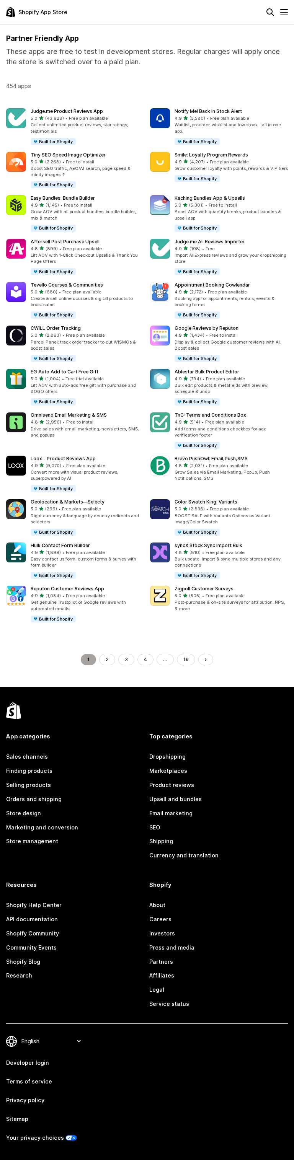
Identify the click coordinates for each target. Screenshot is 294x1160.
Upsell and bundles (175, 799)
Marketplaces (168, 770)
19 (186, 659)
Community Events (31, 947)
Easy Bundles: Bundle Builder (63, 198)
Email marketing (171, 813)
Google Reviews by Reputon (206, 328)
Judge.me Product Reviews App (67, 111)
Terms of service (29, 1081)
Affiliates (161, 975)
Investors (162, 933)
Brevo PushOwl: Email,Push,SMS (211, 458)
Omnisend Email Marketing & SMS (69, 415)
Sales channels (27, 756)
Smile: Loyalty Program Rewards (211, 155)
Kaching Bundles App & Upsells (210, 198)
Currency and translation (184, 855)
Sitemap (17, 1119)
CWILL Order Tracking (56, 328)
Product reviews (171, 785)
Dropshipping (167, 756)
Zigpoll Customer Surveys (204, 588)
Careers (160, 919)
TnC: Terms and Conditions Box (210, 415)
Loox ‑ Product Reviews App (63, 458)
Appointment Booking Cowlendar (212, 285)
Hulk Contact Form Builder (60, 545)
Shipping (161, 841)
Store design (23, 813)
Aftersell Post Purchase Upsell (65, 241)
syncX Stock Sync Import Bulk (208, 545)
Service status (169, 1003)
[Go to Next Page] (205, 659)
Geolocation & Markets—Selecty (68, 502)
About (157, 905)
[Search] (270, 12)
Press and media (171, 947)
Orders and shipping (34, 799)
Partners (161, 961)
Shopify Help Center (34, 905)
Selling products (28, 785)
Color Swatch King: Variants (206, 502)
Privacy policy (25, 1100)
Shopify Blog (23, 961)
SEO (154, 827)
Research (19, 975)
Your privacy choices (35, 1137)
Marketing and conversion (42, 827)
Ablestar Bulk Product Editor (207, 372)
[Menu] (284, 12)
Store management (32, 841)
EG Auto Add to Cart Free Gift (64, 372)
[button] (75, 126)
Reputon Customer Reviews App (67, 588)
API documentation (32, 919)
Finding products (29, 770)
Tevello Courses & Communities (67, 285)
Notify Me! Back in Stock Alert (208, 111)
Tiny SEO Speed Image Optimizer (68, 155)
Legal (156, 989)
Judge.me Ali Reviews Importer (210, 241)
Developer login (27, 1062)
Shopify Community (32, 933)
